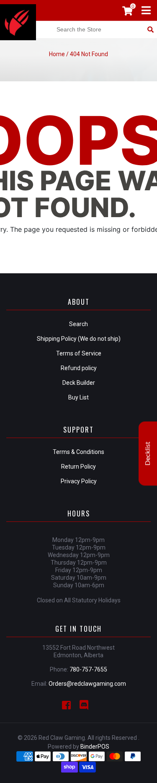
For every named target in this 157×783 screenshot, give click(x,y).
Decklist (147, 454)
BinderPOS (94, 746)
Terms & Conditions (78, 452)
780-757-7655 (88, 669)
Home (57, 54)
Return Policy (78, 466)
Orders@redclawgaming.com (87, 683)
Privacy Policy (79, 481)
